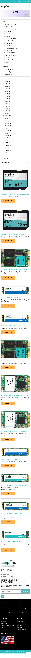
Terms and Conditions (22, 629)
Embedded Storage (11, 24)
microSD (9, 50)
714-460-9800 (6, 574)
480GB (7, 111)
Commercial (9, 69)
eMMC (9, 26)
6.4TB (7, 143)
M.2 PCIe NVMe (13, 38)
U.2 (8, 33)
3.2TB (7, 133)
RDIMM (9, 57)
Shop (13, 1)
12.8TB (8, 150)
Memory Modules (10, 55)
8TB (7, 148)
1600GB (8, 123)
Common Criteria (5, 614)
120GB (7, 101)
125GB (7, 84)
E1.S (8, 31)
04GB (7, 81)
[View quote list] (28, 1)
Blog (2, 627)
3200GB (8, 130)
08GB (7, 91)
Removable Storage (11, 48)
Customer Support (21, 621)
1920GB (8, 125)
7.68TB (8, 145)
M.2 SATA (11, 40)
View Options (8, 201)
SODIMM (9, 60)
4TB (7, 140)
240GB (7, 106)
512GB (8, 116)
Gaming (18, 614)
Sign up (24, 1)
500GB (7, 113)
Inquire (8, 493)
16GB (7, 93)
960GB (7, 118)
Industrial (8, 74)
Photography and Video (22, 612)
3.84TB (8, 138)
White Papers (4, 623)
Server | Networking (21, 608)
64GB (7, 98)
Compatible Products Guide (7, 625)
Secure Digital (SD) (12, 52)
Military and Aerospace (22, 610)
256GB (7, 108)
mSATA (9, 43)
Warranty (19, 623)
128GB (7, 103)
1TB (7, 121)
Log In (18, 1)
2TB (7, 128)
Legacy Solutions (5, 610)
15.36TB (8, 152)
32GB (7, 96)
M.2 (8, 36)
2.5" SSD (9, 45)
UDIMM (9, 62)
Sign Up (25, 591)
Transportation (20, 606)
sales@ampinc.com (7, 576)
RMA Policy (19, 625)
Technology (3, 621)
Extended (8, 72)
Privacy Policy (20, 627)
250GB (7, 89)
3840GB (8, 135)
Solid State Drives (11, 29)
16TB (7, 86)
